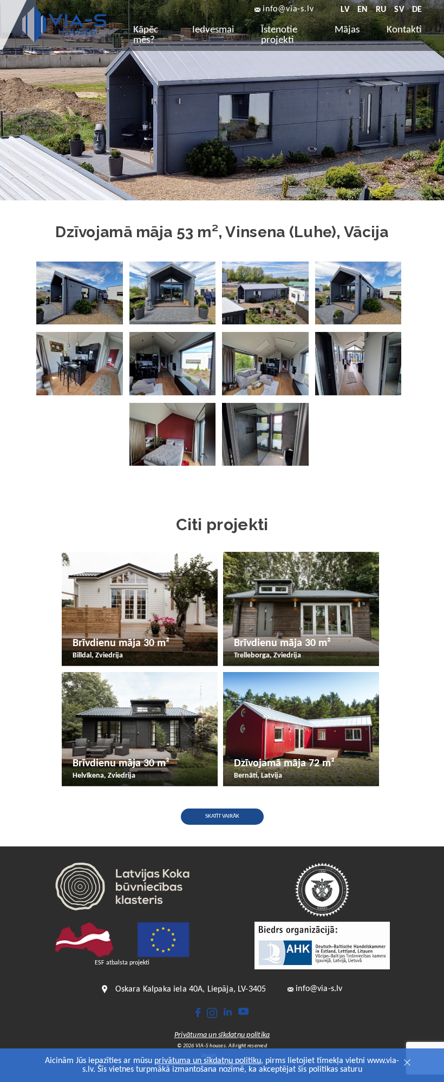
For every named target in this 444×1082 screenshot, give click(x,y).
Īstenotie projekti (279, 35)
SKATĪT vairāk (222, 816)
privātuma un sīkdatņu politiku (207, 1061)
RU (381, 9)
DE (417, 9)
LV (345, 9)
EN (362, 9)
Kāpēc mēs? (145, 35)
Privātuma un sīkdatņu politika (222, 1035)
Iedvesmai (213, 30)
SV (398, 9)
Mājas (347, 30)
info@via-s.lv (288, 9)
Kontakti (404, 30)
